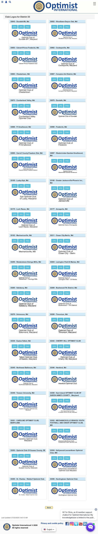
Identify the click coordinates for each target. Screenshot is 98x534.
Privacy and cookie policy (52, 523)
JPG (21, 27)
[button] (5, 2)
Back (49, 507)
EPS (14, 27)
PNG (27, 27)
